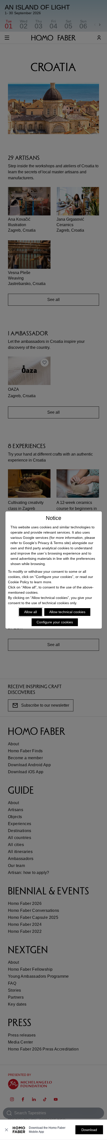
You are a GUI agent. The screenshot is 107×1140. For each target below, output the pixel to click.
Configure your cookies (55, 622)
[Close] (6, 1129)
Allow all (30, 612)
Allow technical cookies (67, 612)
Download (89, 1130)
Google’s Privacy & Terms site (46, 543)
